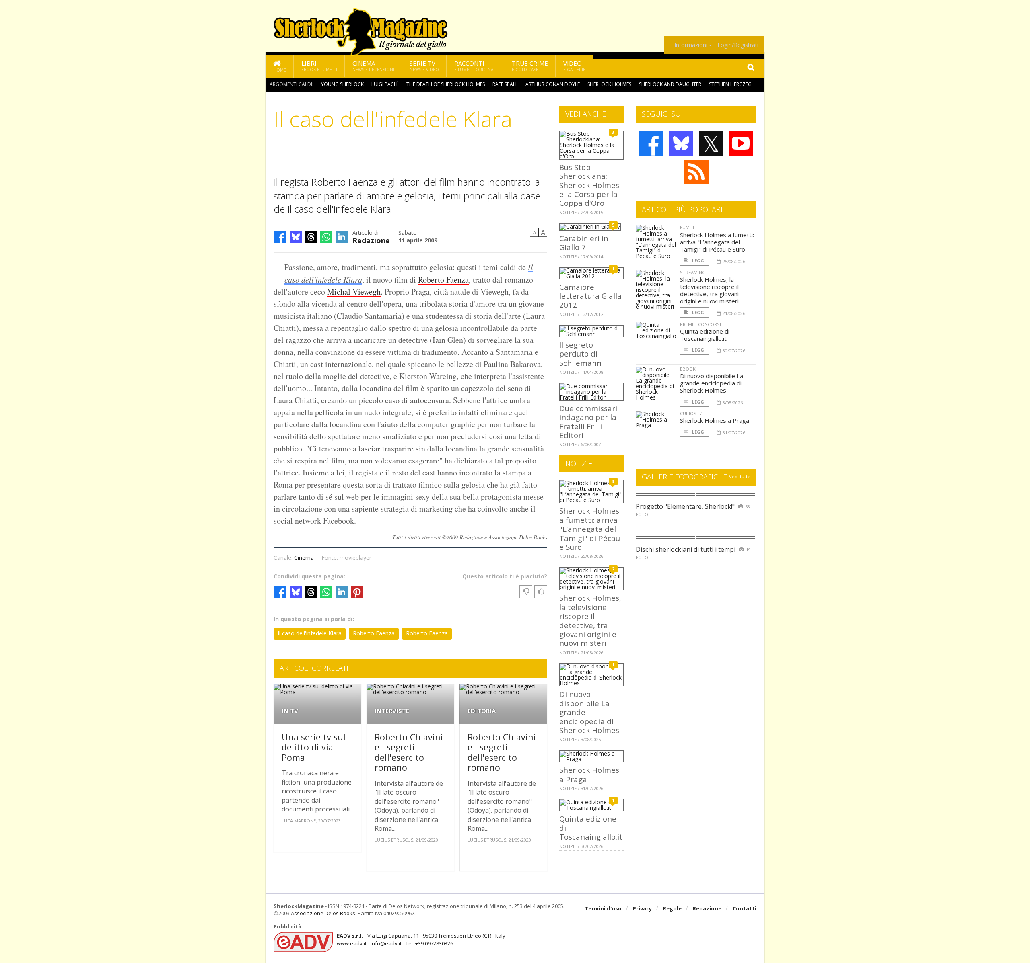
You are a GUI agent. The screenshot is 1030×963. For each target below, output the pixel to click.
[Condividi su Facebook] (280, 237)
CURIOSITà (691, 413)
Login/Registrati (737, 45)
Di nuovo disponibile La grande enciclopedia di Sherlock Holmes (711, 383)
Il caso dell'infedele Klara (310, 633)
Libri (319, 65)
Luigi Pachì (385, 84)
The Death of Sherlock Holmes (445, 84)
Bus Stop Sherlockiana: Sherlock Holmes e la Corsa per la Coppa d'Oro (589, 185)
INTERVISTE (392, 711)
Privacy (642, 908)
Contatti (744, 908)
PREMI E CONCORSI (700, 324)
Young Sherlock (342, 84)
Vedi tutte (739, 476)
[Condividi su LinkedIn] (341, 237)
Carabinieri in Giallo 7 (583, 242)
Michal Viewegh (354, 291)
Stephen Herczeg (730, 84)
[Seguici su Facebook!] (651, 143)
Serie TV (424, 65)
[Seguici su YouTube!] (740, 143)
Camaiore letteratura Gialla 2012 (590, 296)
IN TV (290, 711)
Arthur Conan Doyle (552, 84)
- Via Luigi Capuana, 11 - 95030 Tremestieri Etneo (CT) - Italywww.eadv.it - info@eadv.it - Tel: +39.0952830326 (421, 939)
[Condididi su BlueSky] (296, 237)
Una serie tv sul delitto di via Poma (314, 747)
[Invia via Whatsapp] (326, 237)
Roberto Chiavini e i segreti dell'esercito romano (409, 752)
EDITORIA (482, 711)
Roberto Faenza (443, 279)
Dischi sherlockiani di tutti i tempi (685, 549)
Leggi (698, 261)
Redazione (371, 240)
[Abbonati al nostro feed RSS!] (696, 171)
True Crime (530, 65)
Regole (672, 908)
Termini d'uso (603, 908)
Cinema (373, 65)
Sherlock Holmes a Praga (589, 774)
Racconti (475, 65)
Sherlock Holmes (609, 84)
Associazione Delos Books (323, 913)
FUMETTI (689, 227)
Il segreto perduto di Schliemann (580, 354)
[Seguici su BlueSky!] (681, 143)
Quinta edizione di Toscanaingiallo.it (704, 334)
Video (574, 65)
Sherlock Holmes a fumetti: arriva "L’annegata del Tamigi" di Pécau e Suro (589, 529)
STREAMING (693, 272)
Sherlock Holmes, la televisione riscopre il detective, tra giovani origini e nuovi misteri (590, 620)
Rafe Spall (505, 84)
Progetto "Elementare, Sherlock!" (685, 506)
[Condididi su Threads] (311, 237)
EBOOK (688, 369)
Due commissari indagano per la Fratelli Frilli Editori (588, 421)
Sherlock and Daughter (670, 84)
